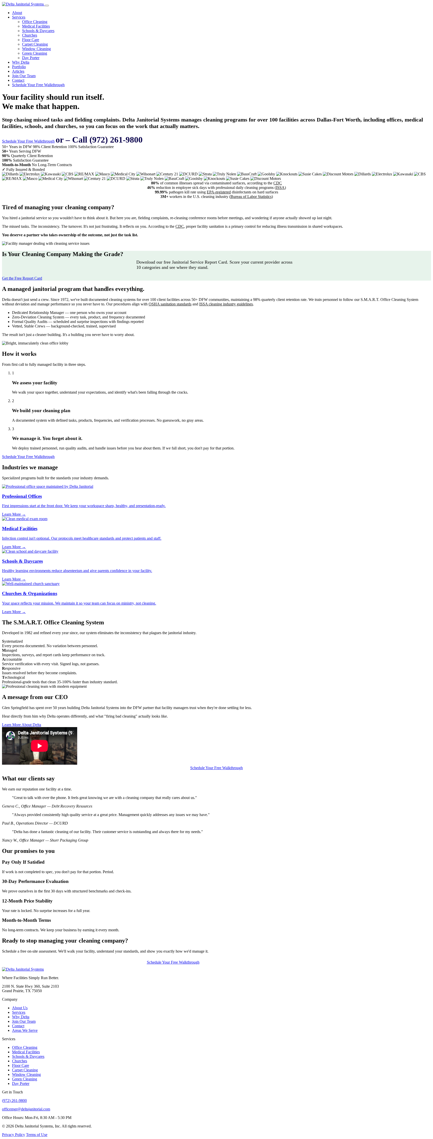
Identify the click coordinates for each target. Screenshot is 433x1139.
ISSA (280, 187)
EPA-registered (219, 192)
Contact (18, 80)
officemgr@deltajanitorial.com (26, 1109)
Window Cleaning (36, 49)
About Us (20, 1008)
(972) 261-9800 (14, 1100)
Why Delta (20, 62)
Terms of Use (36, 1134)
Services (18, 17)
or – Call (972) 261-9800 (99, 139)
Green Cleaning (34, 53)
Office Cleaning (34, 22)
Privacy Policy (13, 1134)
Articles (18, 71)
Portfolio (19, 67)
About (17, 13)
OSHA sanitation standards (170, 304)
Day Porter (30, 58)
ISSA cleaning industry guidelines (226, 304)
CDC (277, 183)
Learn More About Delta (21, 725)
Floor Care (30, 40)
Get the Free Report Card (22, 278)
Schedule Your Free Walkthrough (38, 85)
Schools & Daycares (38, 31)
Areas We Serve (25, 1030)
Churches (29, 35)
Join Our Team (24, 76)
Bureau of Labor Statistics (251, 196)
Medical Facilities (36, 26)
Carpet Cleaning (35, 44)
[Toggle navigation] (47, 5)
